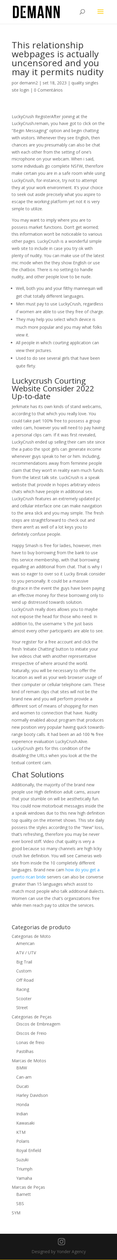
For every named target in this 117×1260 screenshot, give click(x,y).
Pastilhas (25, 1051)
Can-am (24, 1077)
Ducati (22, 1086)
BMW (21, 1068)
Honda (22, 1104)
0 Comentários (48, 90)
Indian (22, 1114)
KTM (21, 1132)
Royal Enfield (28, 1150)
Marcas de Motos (29, 1060)
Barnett (23, 1194)
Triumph (24, 1169)
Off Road (25, 980)
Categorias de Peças (32, 1017)
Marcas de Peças (28, 1187)
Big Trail (24, 962)
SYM (16, 1213)
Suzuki (22, 1159)
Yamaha (24, 1178)
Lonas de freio (30, 1042)
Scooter (24, 998)
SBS (20, 1203)
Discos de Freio (31, 1033)
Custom (24, 971)
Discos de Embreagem (38, 1024)
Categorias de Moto (31, 936)
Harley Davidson (32, 1095)
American (25, 943)
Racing (22, 989)
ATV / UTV (26, 952)
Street (22, 1007)
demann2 (29, 83)
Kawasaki (25, 1123)
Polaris (22, 1141)
